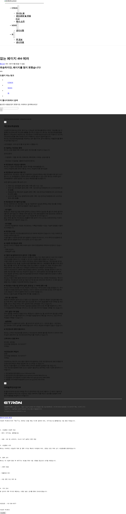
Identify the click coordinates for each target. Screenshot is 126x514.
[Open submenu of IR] (14, 35)
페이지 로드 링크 (6, 417)
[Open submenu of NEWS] (17, 26)
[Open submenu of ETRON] (18, 8)
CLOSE (3, 513)
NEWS (10, 88)
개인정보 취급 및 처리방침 (11, 119)
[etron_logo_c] (10, 1)
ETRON (10, 82)
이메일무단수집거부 (25, 119)
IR (8, 93)
